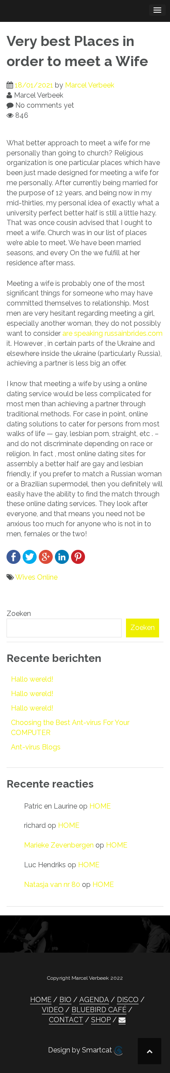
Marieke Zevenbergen (59, 845)
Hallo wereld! (32, 679)
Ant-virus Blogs (36, 747)
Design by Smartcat (81, 1050)
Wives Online (36, 577)
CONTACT (66, 1020)
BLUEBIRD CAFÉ (98, 1010)
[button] (122, 1020)
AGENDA (94, 1000)
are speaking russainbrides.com (112, 333)
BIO (65, 1000)
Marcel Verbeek (89, 85)
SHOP (101, 1020)
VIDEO (53, 1010)
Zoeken (19, 613)
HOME (100, 806)
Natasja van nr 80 (52, 884)
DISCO (128, 1000)
